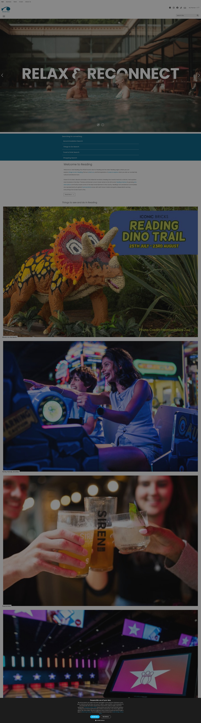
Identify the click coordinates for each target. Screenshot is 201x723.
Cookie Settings (116, 712)
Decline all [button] (106, 716)
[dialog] (100, 710)
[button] (100, 720)
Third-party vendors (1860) (90, 707)
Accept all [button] (95, 716)
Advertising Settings (86, 712)
